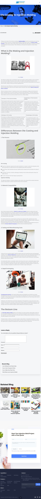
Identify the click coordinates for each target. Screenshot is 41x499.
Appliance (15, 482)
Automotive (9, 482)
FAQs (15, 490)
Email (2, 347)
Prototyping (9, 475)
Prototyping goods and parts (6, 294)
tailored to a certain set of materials (20, 211)
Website (2, 350)
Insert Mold (2, 481)
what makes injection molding (7, 312)
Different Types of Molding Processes (35, 412)
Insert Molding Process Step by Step (9, 366)
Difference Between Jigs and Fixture (15, 396)
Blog (1, 491)
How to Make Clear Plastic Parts (8, 370)
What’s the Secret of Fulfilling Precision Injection (15, 412)
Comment (3, 342)
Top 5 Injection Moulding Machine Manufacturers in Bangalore (35, 396)
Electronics (2, 485)
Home (1, 26)
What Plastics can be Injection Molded (9, 372)
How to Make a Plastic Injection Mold (26, 396)
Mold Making (16, 475)
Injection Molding (3, 476)
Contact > (24, 473)
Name (2, 345)
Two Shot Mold (9, 481)
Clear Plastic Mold (17, 481)
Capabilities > (3, 473)
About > (2, 488)
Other (8, 485)
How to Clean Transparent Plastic (8, 368)
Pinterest (21, 77)
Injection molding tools (12, 254)
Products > (2, 479)
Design (1, 475)
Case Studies (2, 490)
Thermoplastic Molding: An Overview (5, 396)
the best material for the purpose (11, 223)
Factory (8, 490)
